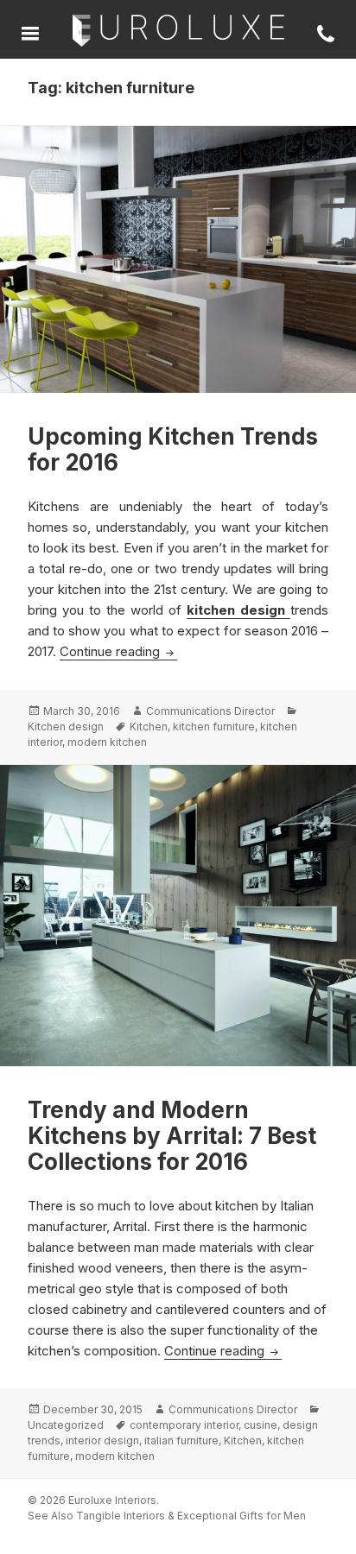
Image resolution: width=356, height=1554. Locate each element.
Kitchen (149, 726)
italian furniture (181, 1440)
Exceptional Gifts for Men (241, 1515)
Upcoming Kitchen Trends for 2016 (173, 449)
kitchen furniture (214, 726)
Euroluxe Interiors (178, 31)
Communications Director (210, 710)
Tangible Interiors (120, 1515)
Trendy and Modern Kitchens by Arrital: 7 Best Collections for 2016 (172, 1135)
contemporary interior (184, 1424)
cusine (260, 1424)
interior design (102, 1440)
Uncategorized (66, 1424)
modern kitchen (107, 742)
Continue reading (118, 651)
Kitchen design (66, 726)
